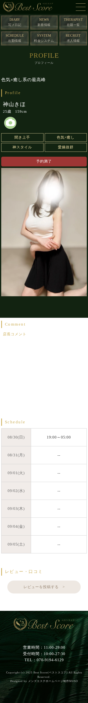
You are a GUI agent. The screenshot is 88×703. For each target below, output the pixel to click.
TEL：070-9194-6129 (44, 660)
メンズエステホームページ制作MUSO (53, 681)
